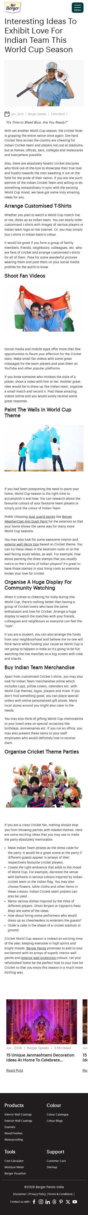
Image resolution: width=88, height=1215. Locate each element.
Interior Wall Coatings (18, 1114)
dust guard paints (42, 517)
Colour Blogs (55, 1121)
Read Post (14, 1070)
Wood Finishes (14, 1133)
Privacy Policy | (38, 1194)
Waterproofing (14, 1139)
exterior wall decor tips (22, 544)
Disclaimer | (21, 1194)
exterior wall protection (39, 958)
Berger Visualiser (15, 1173)
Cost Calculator (14, 1161)
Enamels (10, 1127)
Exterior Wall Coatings (18, 1121)
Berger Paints (36, 948)
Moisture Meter (14, 1167)
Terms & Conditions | (61, 1194)
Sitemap (52, 1167)
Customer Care (56, 1161)
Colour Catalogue (58, 1114)
